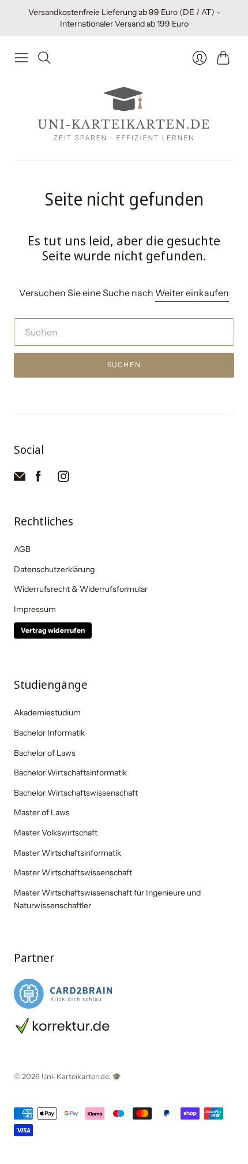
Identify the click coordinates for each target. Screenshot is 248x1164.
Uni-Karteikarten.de (75, 1076)
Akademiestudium (47, 712)
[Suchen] (44, 58)
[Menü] (21, 58)
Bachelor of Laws (45, 753)
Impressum (35, 609)
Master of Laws (42, 812)
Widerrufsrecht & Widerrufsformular (81, 589)
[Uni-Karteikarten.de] (124, 114)
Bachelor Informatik (49, 732)
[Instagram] (63, 478)
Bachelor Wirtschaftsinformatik (70, 772)
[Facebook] (38, 478)
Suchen (124, 364)
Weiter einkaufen (192, 293)
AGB (22, 549)
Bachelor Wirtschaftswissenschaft (76, 793)
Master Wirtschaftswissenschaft (73, 872)
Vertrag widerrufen (53, 630)
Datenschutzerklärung (54, 569)
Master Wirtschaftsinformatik (67, 853)
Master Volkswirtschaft (55, 832)
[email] (19, 478)
